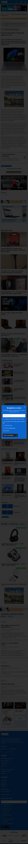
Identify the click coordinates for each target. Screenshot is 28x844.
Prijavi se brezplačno (8, 435)
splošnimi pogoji (12, 428)
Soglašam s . (10, 428)
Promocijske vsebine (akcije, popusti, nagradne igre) (14, 422)
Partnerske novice (8, 425)
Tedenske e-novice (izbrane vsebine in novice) (14, 419)
